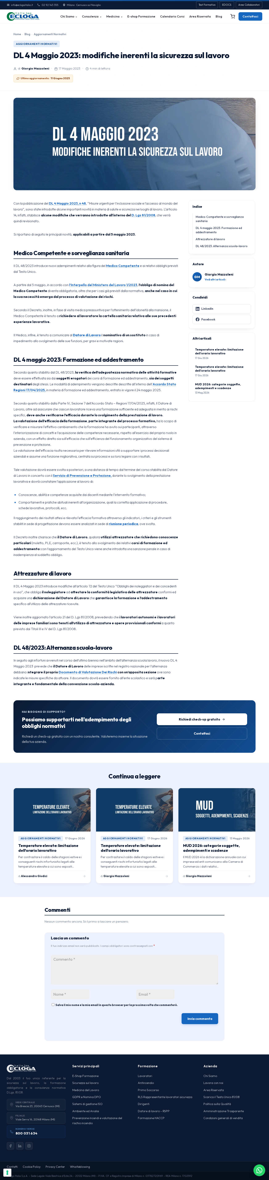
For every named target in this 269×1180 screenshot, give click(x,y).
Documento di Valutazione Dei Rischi (88, 672)
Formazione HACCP (151, 1118)
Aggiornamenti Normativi (50, 34)
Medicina (113, 16)
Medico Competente (122, 266)
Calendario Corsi (172, 16)
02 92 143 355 (50, 5)
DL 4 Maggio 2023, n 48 (67, 203)
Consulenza (90, 16)
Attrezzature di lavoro (210, 239)
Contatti (12, 1167)
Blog (219, 16)
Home (17, 34)
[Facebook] (10, 1146)
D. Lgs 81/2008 (143, 215)
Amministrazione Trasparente (223, 1111)
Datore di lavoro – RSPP (154, 1111)
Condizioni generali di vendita (223, 1118)
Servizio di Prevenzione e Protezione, (82, 475)
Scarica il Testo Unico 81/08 (221, 1097)
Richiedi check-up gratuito (199, 719)
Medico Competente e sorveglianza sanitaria (220, 219)
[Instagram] (29, 1146)
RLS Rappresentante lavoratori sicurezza (165, 1097)
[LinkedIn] (20, 1146)
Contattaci (250, 16)
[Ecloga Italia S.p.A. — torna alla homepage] (23, 16)
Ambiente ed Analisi (85, 1111)
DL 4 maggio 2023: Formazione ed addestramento (219, 230)
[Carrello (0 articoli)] (232, 16)
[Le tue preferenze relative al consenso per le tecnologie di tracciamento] (7, 1173)
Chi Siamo (67, 16)
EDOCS (226, 4)
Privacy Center (55, 1167)
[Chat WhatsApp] (259, 1170)
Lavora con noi (213, 1083)
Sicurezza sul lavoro (85, 1083)
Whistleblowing (80, 1167)
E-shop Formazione (141, 16)
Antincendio (146, 1083)
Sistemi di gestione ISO (87, 1104)
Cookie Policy (32, 1167)
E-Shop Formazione (85, 1076)
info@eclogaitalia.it (22, 5)
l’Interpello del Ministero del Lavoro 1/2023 (103, 285)
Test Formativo (207, 4)
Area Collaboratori (249, 4)
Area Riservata (200, 16)
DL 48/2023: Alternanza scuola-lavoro (222, 246)
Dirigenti (143, 1104)
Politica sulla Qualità (217, 1104)
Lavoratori (145, 1076)
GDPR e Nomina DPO (86, 1097)
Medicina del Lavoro (85, 1090)
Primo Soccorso (148, 1090)
